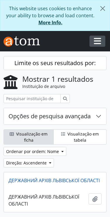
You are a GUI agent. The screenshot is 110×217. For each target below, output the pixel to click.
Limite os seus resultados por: (55, 63)
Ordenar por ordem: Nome (33, 151)
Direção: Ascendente (27, 163)
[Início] (24, 41)
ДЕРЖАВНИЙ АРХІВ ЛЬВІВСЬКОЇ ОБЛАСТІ (54, 180)
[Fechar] (103, 8)
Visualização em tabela (82, 137)
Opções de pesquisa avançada (50, 116)
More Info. (50, 22)
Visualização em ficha (31, 137)
